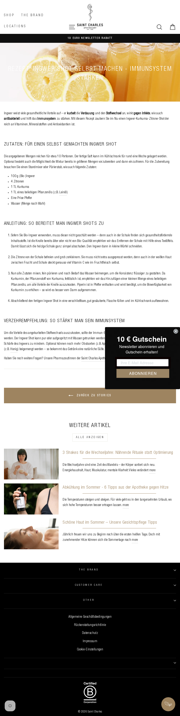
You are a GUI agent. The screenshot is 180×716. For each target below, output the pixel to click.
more (152, 470)
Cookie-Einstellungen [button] (90, 649)
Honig (14, 349)
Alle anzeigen (90, 437)
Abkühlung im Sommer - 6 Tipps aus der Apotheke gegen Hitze (116, 487)
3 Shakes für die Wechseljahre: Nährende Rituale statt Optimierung (118, 453)
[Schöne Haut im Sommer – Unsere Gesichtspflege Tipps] (31, 533)
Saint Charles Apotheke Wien (98, 358)
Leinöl (63, 192)
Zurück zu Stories (93, 395)
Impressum (90, 641)
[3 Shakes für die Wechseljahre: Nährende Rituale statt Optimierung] (31, 464)
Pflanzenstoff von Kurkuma (47, 279)
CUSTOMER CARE (89, 585)
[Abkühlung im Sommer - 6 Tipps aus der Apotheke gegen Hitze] (31, 498)
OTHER (88, 600)
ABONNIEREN (143, 373)
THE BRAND (88, 570)
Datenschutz (90, 633)
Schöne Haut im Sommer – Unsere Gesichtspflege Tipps (110, 522)
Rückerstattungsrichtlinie (90, 625)
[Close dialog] (175, 331)
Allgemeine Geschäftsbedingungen (90, 617)
